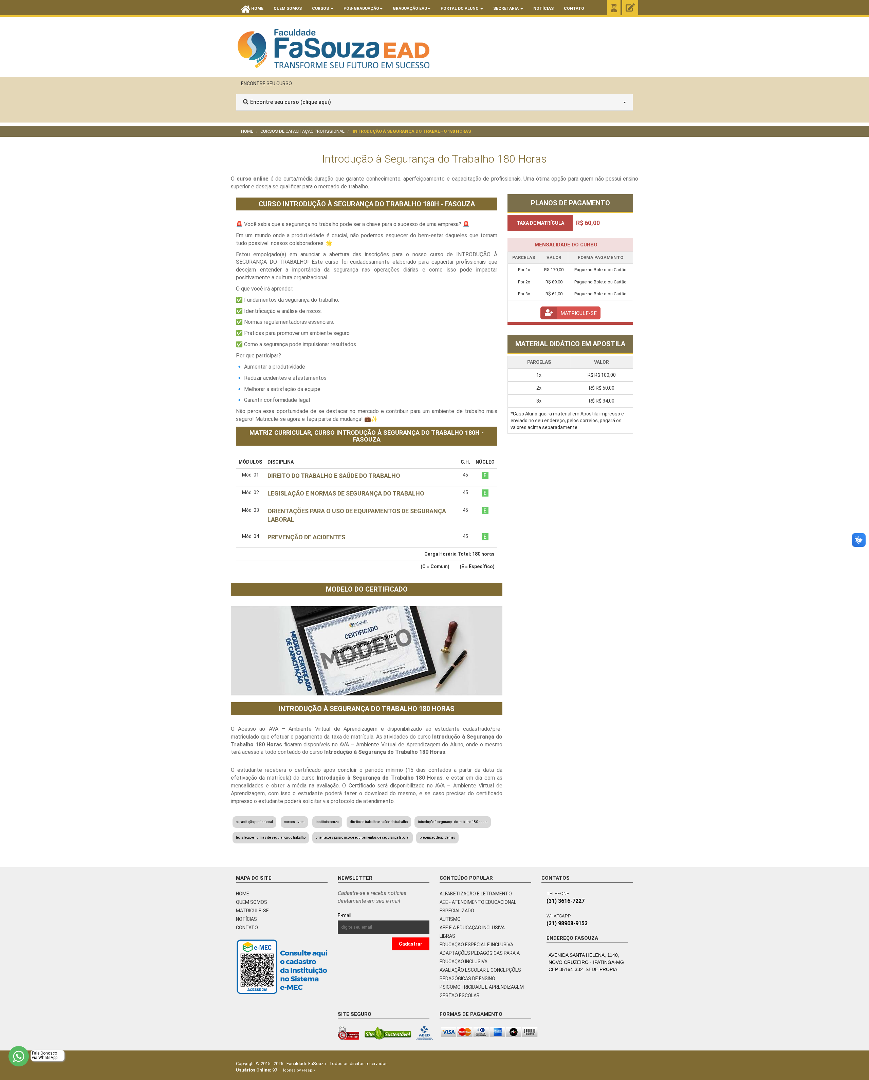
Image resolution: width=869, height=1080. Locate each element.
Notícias (543, 8)
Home (247, 131)
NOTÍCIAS (246, 919)
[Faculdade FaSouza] (333, 48)
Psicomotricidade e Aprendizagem (482, 987)
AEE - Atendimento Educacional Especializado (478, 906)
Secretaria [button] (506, 8)
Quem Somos (288, 8)
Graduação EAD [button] (410, 8)
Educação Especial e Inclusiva (476, 944)
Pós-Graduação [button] (361, 8)
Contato (574, 8)
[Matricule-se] (630, 8)
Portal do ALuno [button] (460, 8)
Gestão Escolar (460, 995)
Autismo (450, 919)
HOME (242, 893)
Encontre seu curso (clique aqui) (290, 102)
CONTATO (247, 927)
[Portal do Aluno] (614, 8)
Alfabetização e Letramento (476, 893)
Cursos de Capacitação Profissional (302, 131)
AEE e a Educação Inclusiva (472, 927)
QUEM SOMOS (251, 902)
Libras (447, 936)
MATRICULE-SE (252, 910)
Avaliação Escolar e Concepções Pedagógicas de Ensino (480, 974)
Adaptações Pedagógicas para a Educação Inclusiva (480, 957)
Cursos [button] (321, 8)
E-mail (360, 915)
